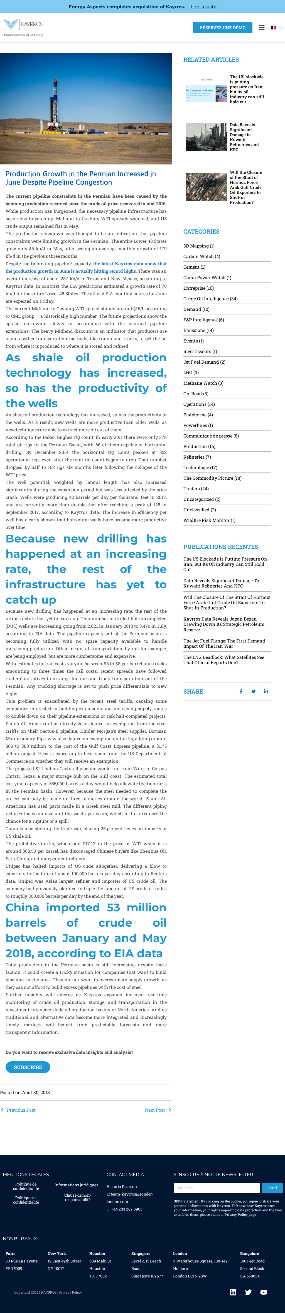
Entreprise (194, 288)
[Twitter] (248, 1292)
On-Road (192, 393)
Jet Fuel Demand (201, 362)
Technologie (196, 467)
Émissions (194, 330)
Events (190, 341)
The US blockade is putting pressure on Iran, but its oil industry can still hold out (247, 89)
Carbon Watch (198, 256)
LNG (187, 372)
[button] (261, 27)
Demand (192, 309)
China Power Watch (204, 277)
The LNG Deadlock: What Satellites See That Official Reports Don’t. (223, 659)
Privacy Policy (236, 1214)
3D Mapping (196, 246)
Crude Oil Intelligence (206, 298)
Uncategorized (198, 499)
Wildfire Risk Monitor (206, 520)
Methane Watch (200, 383)
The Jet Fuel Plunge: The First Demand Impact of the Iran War (224, 643)
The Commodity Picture (208, 478)
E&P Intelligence (200, 319)
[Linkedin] (233, 1292)
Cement (191, 267)
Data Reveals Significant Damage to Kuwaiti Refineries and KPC (244, 137)
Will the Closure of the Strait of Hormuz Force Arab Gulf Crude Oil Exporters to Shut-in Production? (246, 187)
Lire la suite (204, 6)
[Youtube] (264, 1292)
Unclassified (196, 509)
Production (195, 446)
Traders (191, 488)
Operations (195, 404)
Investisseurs (197, 351)
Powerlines (195, 425)
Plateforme (195, 414)
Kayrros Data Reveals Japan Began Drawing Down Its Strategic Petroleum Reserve (223, 624)
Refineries (194, 457)
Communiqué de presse (207, 436)
